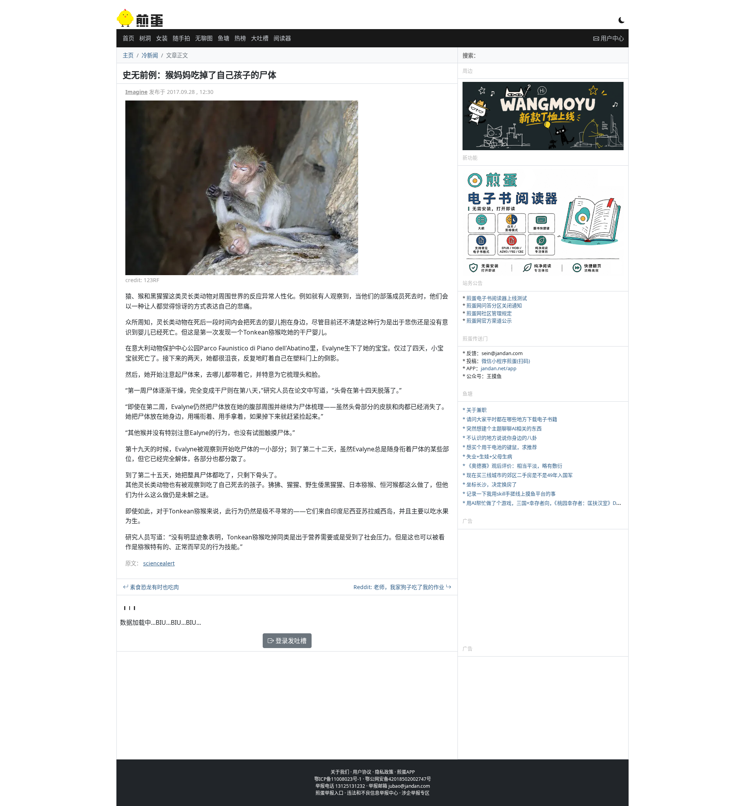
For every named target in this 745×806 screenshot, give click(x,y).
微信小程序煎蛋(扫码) (506, 360)
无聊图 (204, 38)
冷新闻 (150, 55)
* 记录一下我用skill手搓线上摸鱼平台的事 (509, 493)
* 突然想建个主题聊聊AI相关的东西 (502, 428)
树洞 (145, 38)
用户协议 (362, 772)
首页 (128, 38)
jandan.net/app (498, 368)
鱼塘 (223, 38)
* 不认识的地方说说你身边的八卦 (500, 437)
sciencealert (159, 563)
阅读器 (282, 38)
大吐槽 (260, 38)
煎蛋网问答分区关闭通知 (494, 305)
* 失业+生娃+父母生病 (487, 456)
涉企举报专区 (416, 793)
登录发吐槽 (290, 640)
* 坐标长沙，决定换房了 (490, 484)
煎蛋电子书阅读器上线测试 (496, 298)
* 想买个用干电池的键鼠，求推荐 (500, 447)
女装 (162, 38)
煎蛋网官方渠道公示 (489, 320)
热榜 (240, 38)
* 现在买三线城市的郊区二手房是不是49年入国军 (518, 474)
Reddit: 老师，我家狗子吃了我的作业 (399, 587)
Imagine (136, 91)
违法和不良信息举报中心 (372, 793)
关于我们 (340, 772)
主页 (128, 55)
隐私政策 (384, 772)
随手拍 (181, 38)
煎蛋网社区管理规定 (489, 313)
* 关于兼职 (475, 409)
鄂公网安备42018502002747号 (398, 779)
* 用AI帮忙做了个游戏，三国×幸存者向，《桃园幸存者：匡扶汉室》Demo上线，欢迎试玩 (562, 502)
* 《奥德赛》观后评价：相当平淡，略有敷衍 (512, 465)
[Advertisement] (543, 586)
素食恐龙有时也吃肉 (153, 587)
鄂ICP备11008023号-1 (338, 779)
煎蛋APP (406, 772)
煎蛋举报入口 (329, 793)
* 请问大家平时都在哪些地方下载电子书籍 (510, 419)
